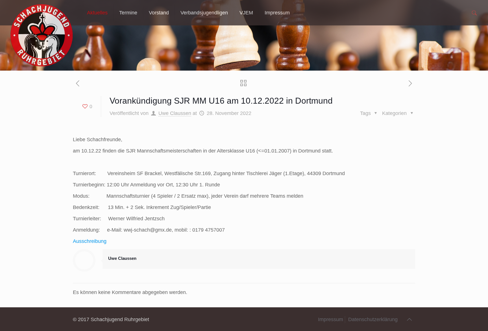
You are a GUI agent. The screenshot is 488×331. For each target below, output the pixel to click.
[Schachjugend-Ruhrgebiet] (41, 12)
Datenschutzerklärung (373, 319)
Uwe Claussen (174, 113)
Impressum (330, 319)
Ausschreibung (89, 241)
